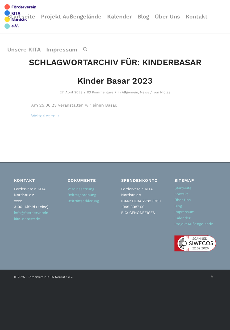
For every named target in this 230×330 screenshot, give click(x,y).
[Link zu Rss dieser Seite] (212, 277)
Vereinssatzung (81, 189)
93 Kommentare (100, 92)
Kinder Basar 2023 (115, 81)
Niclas (165, 92)
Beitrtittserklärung (83, 201)
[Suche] (85, 49)
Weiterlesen (43, 115)
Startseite (183, 188)
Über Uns (182, 200)
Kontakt (181, 194)
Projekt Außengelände (193, 224)
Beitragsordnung (82, 195)
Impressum (184, 212)
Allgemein (130, 92)
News (144, 92)
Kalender (182, 218)
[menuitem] (21, 16)
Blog (178, 206)
